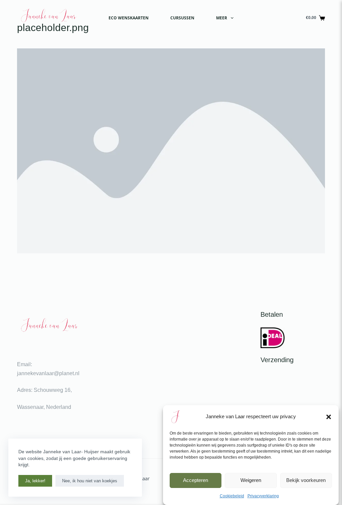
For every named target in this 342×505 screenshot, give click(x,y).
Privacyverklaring (263, 496)
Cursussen (182, 18)
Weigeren (250, 480)
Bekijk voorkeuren (306, 480)
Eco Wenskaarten (129, 18)
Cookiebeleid (232, 496)
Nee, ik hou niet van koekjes (89, 480)
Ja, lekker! (35, 480)
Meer (221, 18)
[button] (328, 417)
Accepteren (195, 480)
